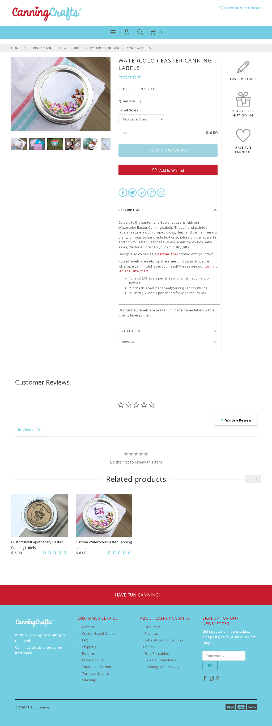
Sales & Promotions (160, 660)
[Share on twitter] (132, 192)
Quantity (126, 101)
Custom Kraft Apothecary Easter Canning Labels (37, 545)
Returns (88, 653)
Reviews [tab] (25, 429)
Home (16, 48)
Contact (88, 626)
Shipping (126, 342)
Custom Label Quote (98, 633)
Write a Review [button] (238, 420)
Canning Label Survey (162, 666)
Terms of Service (95, 673)
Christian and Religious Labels (55, 48)
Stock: (124, 89)
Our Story (152, 626)
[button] (168, 170)
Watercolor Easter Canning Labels (120, 48)
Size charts (129, 331)
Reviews (151, 633)
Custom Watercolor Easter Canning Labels (104, 545)
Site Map (89, 680)
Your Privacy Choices (99, 666)
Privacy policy (93, 660)
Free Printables (156, 653)
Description (129, 210)
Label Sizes (128, 110)
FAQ (85, 640)
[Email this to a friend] (161, 192)
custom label (167, 254)
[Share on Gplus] (151, 192)
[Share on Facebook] (122, 192)
